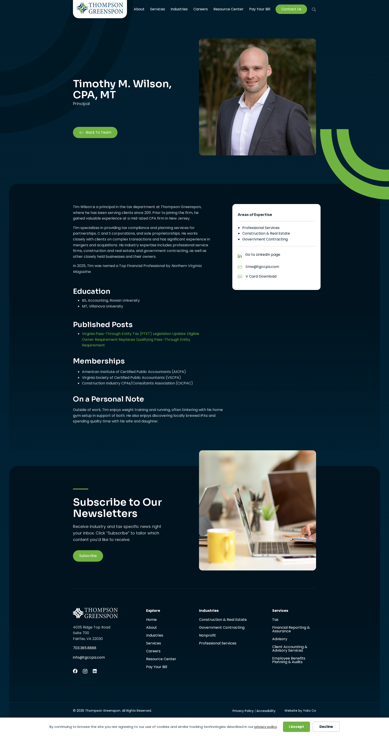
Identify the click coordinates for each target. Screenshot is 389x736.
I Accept (296, 726)
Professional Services (261, 227)
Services (157, 9)
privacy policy (265, 726)
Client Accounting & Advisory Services (289, 649)
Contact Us (291, 9)
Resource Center (228, 9)
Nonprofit (207, 636)
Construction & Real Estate (266, 233)
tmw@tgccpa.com (262, 266)
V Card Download (261, 276)
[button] (314, 9)
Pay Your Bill (259, 9)
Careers (200, 9)
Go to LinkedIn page (262, 254)
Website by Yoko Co (300, 710)
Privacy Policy (243, 710)
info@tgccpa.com (89, 657)
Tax (275, 620)
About (139, 9)
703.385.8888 (84, 648)
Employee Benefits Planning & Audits (288, 660)
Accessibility (266, 710)
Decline (326, 726)
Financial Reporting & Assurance (291, 630)
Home (151, 620)
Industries (179, 9)
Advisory (279, 639)
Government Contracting (265, 239)
